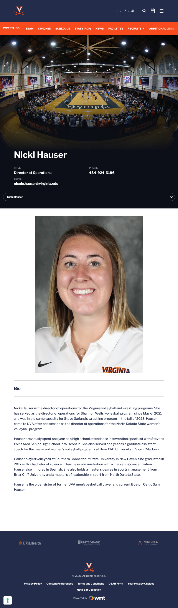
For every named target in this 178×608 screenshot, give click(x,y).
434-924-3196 (102, 173)
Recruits (135, 28)
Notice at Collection (89, 589)
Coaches (44, 28)
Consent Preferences (59, 583)
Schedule (62, 28)
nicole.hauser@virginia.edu (36, 184)
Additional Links (162, 28)
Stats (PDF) (83, 28)
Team (29, 28)
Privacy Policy (33, 583)
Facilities (115, 28)
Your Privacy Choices (141, 583)
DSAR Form (116, 583)
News (100, 28)
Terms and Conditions (90, 583)
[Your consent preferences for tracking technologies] (7, 600)
